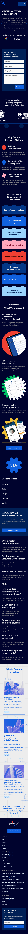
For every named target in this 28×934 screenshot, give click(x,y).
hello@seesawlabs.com (8, 898)
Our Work (4, 842)
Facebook (4, 904)
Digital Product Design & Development (13, 882)
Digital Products (6, 854)
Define (4, 489)
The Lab (4, 848)
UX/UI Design (5, 858)
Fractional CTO (6, 864)
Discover (5, 484)
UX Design (5, 891)
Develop (5, 498)
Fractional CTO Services (8, 876)
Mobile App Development (9, 885)
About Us (4, 845)
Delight (4, 503)
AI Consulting (5, 861)
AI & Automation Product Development (13, 873)
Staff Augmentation (7, 867)
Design (4, 494)
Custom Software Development (11, 879)
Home (3, 839)
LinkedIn (4, 901)
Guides (7, 712)
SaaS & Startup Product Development (12, 888)
